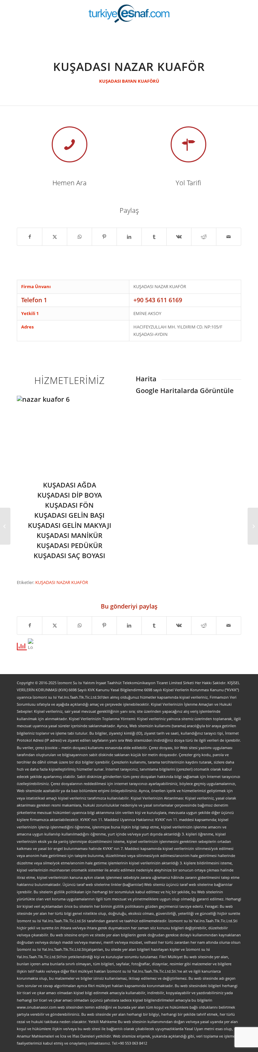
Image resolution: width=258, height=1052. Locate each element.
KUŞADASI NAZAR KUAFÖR (61, 582)
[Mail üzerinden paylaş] (228, 236)
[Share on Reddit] (203, 236)
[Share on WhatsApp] (79, 236)
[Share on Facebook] (29, 236)
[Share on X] (54, 236)
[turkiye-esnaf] (129, 13)
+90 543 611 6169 (157, 300)
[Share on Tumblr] (154, 236)
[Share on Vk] (179, 236)
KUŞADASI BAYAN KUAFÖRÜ (129, 81)
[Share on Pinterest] (104, 236)
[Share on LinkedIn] (129, 236)
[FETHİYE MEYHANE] (5, 526)
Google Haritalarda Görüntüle (185, 390)
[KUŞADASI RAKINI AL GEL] (253, 526)
